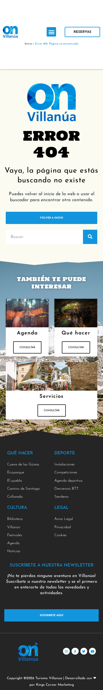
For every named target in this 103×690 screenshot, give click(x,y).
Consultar (27, 347)
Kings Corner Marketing (55, 685)
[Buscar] (90, 237)
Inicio (28, 43)
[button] (51, 32)
